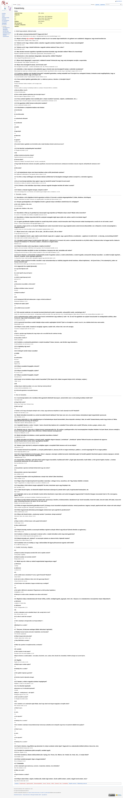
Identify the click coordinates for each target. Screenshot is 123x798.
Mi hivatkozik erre (6, 27)
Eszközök (4, 26)
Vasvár (44, 783)
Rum (61, 783)
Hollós (52, 783)
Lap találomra (4, 21)
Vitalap (18, 4)
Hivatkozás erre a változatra (6, 35)
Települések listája (5, 17)
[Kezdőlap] (6, 5)
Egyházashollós (30, 783)
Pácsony (48, 783)
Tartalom (3, 14)
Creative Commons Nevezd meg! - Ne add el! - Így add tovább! (39, 792)
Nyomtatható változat (7, 32)
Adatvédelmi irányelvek (18, 794)
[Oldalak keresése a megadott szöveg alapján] (121, 4)
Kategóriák (4, 19)
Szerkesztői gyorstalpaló (4, 24)
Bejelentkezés (119, 1)
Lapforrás (97, 4)
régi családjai (30, 38)
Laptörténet (102, 4)
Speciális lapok (6, 31)
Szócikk (14, 4)
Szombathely (65, 783)
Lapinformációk (6, 36)
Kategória (17, 783)
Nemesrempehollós (38, 783)
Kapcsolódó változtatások (5, 29)
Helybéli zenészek (72, 783)
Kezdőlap (4, 13)
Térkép (3, 16)
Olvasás (92, 4)
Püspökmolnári (22, 783)
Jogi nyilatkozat (44, 794)
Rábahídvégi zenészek (82, 783)
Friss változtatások (5, 20)
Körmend (57, 783)
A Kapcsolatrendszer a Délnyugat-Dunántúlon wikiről (32, 794)
